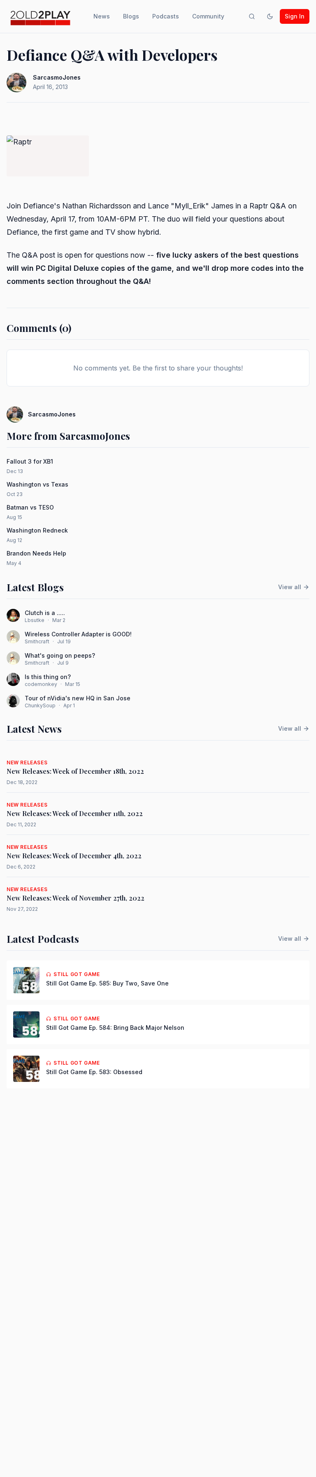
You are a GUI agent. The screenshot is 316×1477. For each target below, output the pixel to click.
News (101, 16)
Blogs (131, 16)
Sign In (294, 16)
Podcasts (165, 16)
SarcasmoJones (57, 77)
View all (289, 586)
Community (208, 16)
